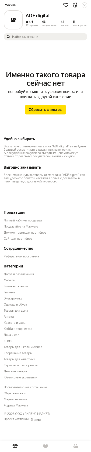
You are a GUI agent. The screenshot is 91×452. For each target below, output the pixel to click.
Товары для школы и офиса (23, 347)
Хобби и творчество (18, 329)
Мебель (9, 280)
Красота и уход (14, 322)
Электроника (13, 298)
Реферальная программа (21, 256)
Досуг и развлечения (19, 274)
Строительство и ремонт (21, 365)
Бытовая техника (16, 286)
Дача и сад (11, 335)
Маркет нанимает (16, 399)
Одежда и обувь (15, 304)
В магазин (15, 446)
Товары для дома (16, 310)
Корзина (76, 446)
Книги (8, 341)
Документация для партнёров (25, 232)
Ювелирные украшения (20, 377)
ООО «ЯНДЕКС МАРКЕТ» (33, 414)
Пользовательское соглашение (25, 387)
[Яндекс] (36, 419)
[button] (66, 5)
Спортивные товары (18, 353)
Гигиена (9, 292)
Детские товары (15, 371)
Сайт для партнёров (18, 238)
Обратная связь (15, 393)
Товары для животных (19, 359)
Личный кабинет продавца (23, 220)
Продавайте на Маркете (21, 226)
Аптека (9, 316)
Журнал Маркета (16, 405)
